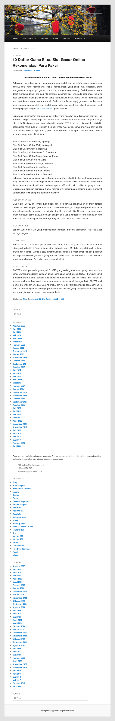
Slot (14, 532)
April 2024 (17, 379)
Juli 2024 (17, 370)
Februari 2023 (19, 417)
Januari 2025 (18, 354)
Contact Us (80, 38)
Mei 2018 (17, 436)
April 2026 (17, 338)
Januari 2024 (18, 389)
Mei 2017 (17, 439)
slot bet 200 (18, 539)
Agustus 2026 (19, 325)
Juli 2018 (17, 430)
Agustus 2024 (19, 367)
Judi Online (18, 510)
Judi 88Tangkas (20, 504)
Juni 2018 (17, 433)
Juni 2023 (17, 411)
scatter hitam (19, 529)
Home (15, 38)
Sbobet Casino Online (23, 526)
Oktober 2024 (19, 360)
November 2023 (20, 395)
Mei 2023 (17, 414)
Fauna (15, 498)
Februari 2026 (19, 344)
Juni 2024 (17, 373)
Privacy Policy (29, 38)
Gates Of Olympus (21, 501)
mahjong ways (19, 517)
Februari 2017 (19, 443)
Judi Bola (17, 507)
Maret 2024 (17, 382)
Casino (16, 495)
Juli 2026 (17, 328)
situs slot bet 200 (45, 108)
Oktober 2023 (19, 398)
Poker (15, 520)
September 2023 (20, 401)
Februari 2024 (19, 385)
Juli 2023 (17, 408)
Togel (15, 551)
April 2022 (17, 420)
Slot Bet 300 (58, 299)
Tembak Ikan (18, 545)
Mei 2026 (17, 335)
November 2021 (20, 423)
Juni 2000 (17, 446)
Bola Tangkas (19, 485)
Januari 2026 (18, 347)
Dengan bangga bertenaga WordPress (57, 710)
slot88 (15, 542)
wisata (15, 555)
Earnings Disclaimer (49, 38)
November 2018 (20, 427)
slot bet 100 (36, 299)
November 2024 (20, 357)
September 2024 (20, 363)
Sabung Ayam (19, 523)
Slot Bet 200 (47, 299)
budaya (16, 491)
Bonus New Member (22, 488)
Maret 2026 (17, 341)
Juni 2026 (17, 332)
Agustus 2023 (19, 404)
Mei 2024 (17, 376)
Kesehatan (17, 513)
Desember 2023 (20, 392)
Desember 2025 (20, 351)
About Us (66, 38)
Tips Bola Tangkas (21, 548)
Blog (25, 299)
